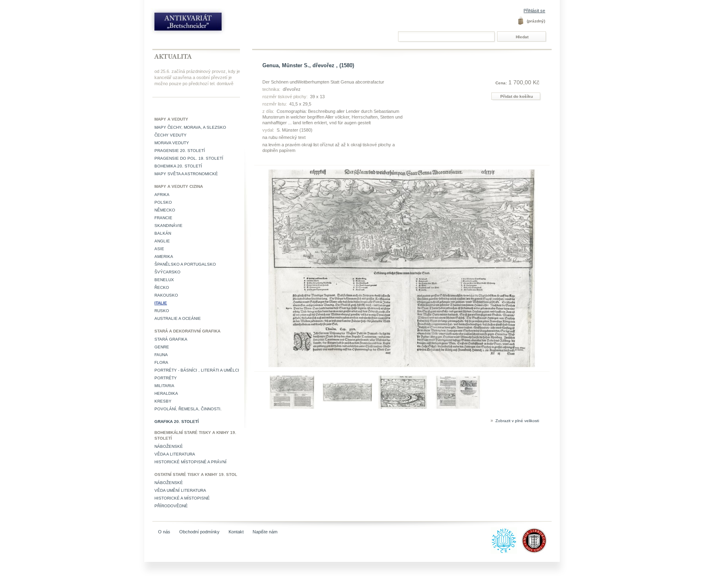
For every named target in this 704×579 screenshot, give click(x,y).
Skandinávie (168, 225)
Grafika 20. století (176, 421)
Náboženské (168, 446)
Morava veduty (171, 143)
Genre (161, 347)
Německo (164, 210)
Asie (159, 249)
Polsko (163, 202)
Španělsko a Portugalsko (185, 264)
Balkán (162, 233)
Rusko (161, 310)
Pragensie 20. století (179, 150)
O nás (164, 531)
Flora (161, 362)
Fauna (161, 354)
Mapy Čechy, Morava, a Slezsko (190, 127)
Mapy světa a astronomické (186, 174)
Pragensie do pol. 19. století (188, 158)
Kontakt (236, 531)
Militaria (164, 385)
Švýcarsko (167, 272)
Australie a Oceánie (177, 318)
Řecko (161, 287)
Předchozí (256, 391)
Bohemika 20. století (178, 166)
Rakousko (166, 295)
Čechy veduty (170, 135)
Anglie (162, 241)
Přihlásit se (534, 10)
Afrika (161, 194)
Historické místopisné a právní (190, 462)
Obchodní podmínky (199, 531)
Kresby (163, 401)
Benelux (164, 279)
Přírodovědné (171, 506)
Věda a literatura (174, 454)
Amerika (163, 256)
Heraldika (166, 393)
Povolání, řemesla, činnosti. (188, 409)
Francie (163, 218)
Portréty (165, 378)
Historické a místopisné (182, 498)
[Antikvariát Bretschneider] (206, 23)
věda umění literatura (180, 490)
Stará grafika (170, 339)
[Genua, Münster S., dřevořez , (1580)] (292, 407)
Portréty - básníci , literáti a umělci (196, 370)
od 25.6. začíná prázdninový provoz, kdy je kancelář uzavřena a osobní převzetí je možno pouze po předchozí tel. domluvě (197, 77)
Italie (160, 303)
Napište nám (265, 531)
